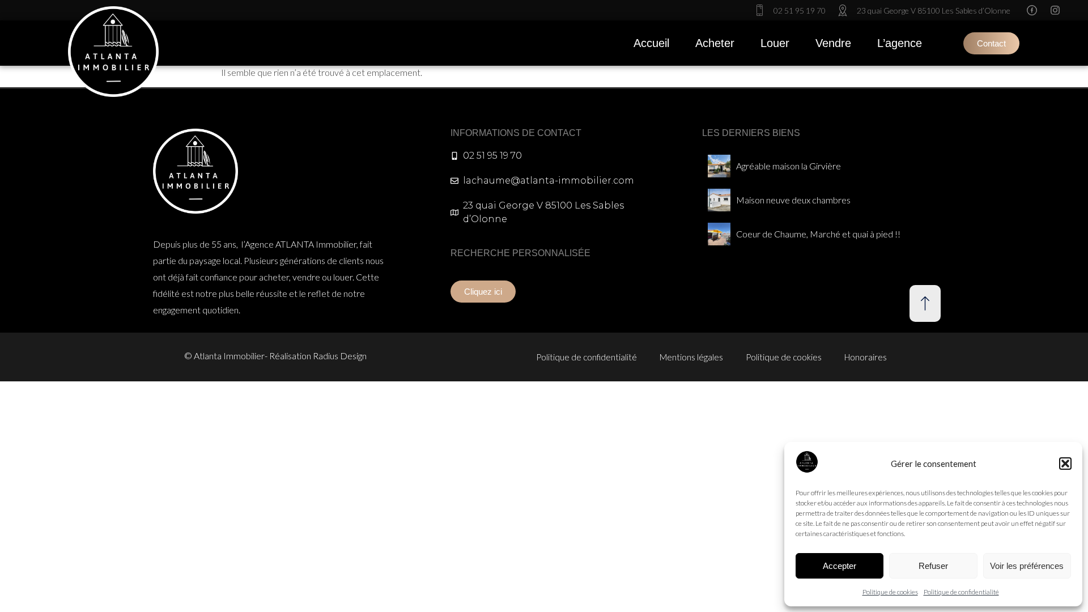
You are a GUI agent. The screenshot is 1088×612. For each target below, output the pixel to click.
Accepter (839, 566)
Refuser (933, 566)
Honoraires (865, 357)
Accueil (651, 43)
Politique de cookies (890, 592)
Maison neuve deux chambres (793, 199)
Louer (774, 43)
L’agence (899, 43)
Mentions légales (691, 357)
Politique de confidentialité (961, 592)
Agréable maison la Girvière (788, 165)
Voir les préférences (1027, 566)
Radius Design (340, 355)
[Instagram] (1055, 10)
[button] (1065, 463)
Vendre (833, 43)
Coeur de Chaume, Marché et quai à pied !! (818, 233)
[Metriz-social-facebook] (1032, 10)
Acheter (714, 43)
